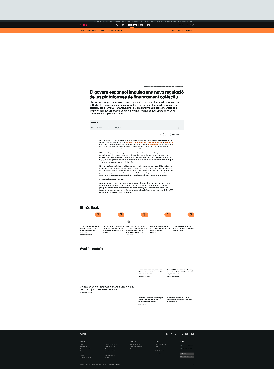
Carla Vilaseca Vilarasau (133, 232)
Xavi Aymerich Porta (144, 276)
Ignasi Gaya (153, 232)
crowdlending (153, 144)
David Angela (142, 304)
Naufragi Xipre (116, 21)
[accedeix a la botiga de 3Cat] (187, 25)
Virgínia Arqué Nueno (86, 234)
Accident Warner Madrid (156, 21)
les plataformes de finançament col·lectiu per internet (144, 142)
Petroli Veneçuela (171, 21)
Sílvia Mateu (106, 232)
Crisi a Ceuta (109, 21)
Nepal (164, 21)
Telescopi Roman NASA (182, 21)
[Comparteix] (166, 134)
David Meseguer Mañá (86, 292)
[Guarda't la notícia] (162, 134)
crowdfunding (169, 142)
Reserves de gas (145, 21)
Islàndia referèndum (126, 21)
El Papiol (102, 21)
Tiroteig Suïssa (135, 21)
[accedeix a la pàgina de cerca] (190, 25)
